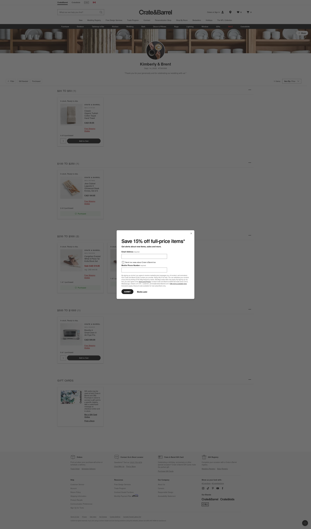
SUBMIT (127, 291)
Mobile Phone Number (133, 265)
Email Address (130, 251)
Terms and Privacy (145, 281)
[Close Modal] (191, 233)
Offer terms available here (178, 284)
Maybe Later (142, 291)
